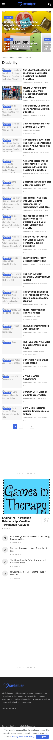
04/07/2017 (40, 232)
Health (20, 57)
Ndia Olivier (30, 101)
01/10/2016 (43, 382)
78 (25, 386)
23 (47, 83)
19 (25, 421)
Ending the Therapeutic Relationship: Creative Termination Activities (16, 521)
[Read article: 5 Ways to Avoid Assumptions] (12, 381)
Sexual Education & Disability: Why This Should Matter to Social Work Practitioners (22, 25)
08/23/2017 (39, 211)
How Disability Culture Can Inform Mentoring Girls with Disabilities (36, 108)
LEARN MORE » (9, 708)
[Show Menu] (3, 4)
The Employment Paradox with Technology (36, 327)
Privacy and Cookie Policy (23, 736)
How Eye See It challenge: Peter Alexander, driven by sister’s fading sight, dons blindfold (36, 296)
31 (47, 305)
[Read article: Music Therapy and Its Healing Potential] (12, 315)
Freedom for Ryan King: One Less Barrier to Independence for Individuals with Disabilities (36, 202)
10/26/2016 (41, 265)
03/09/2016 (28, 319)
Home (4, 57)
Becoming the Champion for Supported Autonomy (37, 183)
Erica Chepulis (31, 116)
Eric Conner (30, 265)
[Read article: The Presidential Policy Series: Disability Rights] (12, 263)
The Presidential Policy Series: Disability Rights (34, 259)
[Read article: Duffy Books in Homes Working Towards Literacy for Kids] (12, 413)
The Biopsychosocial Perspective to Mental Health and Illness (28, 561)
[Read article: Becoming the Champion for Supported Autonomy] (12, 187)
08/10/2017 (43, 188)
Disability (9, 17)
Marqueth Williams (32, 316)
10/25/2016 (43, 284)
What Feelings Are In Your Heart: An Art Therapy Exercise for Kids (30, 537)
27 (49, 265)
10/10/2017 (39, 83)
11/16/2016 (43, 250)
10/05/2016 (39, 305)
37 (25, 287)
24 (25, 402)
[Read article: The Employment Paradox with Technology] (12, 331)
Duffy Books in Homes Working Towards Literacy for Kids (36, 410)
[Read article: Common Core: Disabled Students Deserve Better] (12, 397)
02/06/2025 (41, 101)
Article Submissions (27, 726)
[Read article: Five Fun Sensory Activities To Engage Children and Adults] (12, 347)
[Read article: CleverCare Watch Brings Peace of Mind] (12, 365)
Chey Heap (29, 232)
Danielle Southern (32, 130)
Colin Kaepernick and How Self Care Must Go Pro (36, 125)
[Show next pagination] (37, 426)
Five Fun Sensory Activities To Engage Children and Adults (36, 344)
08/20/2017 (45, 174)
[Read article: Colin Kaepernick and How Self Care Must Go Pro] (12, 129)
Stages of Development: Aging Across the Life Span (29, 549)
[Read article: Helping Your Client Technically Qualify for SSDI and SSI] (12, 279)
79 (47, 232)
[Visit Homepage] (26, 4)
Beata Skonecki (31, 399)
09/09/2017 (45, 153)
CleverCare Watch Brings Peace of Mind (35, 361)
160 (49, 101)
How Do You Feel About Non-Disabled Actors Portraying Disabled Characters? (35, 241)
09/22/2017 (28, 134)
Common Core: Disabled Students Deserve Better (35, 393)
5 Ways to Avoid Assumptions (31, 377)
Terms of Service (8, 726)
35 (36, 355)
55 (25, 370)
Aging (6, 377)
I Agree (42, 736)
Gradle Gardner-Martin (34, 352)
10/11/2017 (28, 355)
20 (25, 253)
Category (12, 57)
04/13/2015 (43, 418)
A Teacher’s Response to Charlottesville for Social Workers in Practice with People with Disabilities (35, 165)
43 (25, 119)
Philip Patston (30, 188)
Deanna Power (31, 284)
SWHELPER (29, 83)
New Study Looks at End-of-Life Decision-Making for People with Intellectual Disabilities (37, 74)
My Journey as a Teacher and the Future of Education (28, 573)
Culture (7, 217)
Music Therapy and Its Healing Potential (34, 311)
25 (25, 191)
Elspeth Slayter (31, 153)
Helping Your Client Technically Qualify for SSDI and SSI (36, 276)
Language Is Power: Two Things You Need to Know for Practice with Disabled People (20, 46)
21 (36, 134)
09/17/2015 (43, 332)
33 (25, 177)
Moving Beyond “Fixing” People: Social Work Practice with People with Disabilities (35, 92)
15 (36, 319)
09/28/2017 (43, 116)
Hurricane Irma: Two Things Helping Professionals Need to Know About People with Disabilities (37, 144)
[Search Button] (49, 4)
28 (25, 156)
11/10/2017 (43, 366)
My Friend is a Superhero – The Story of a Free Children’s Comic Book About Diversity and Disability (36, 221)
